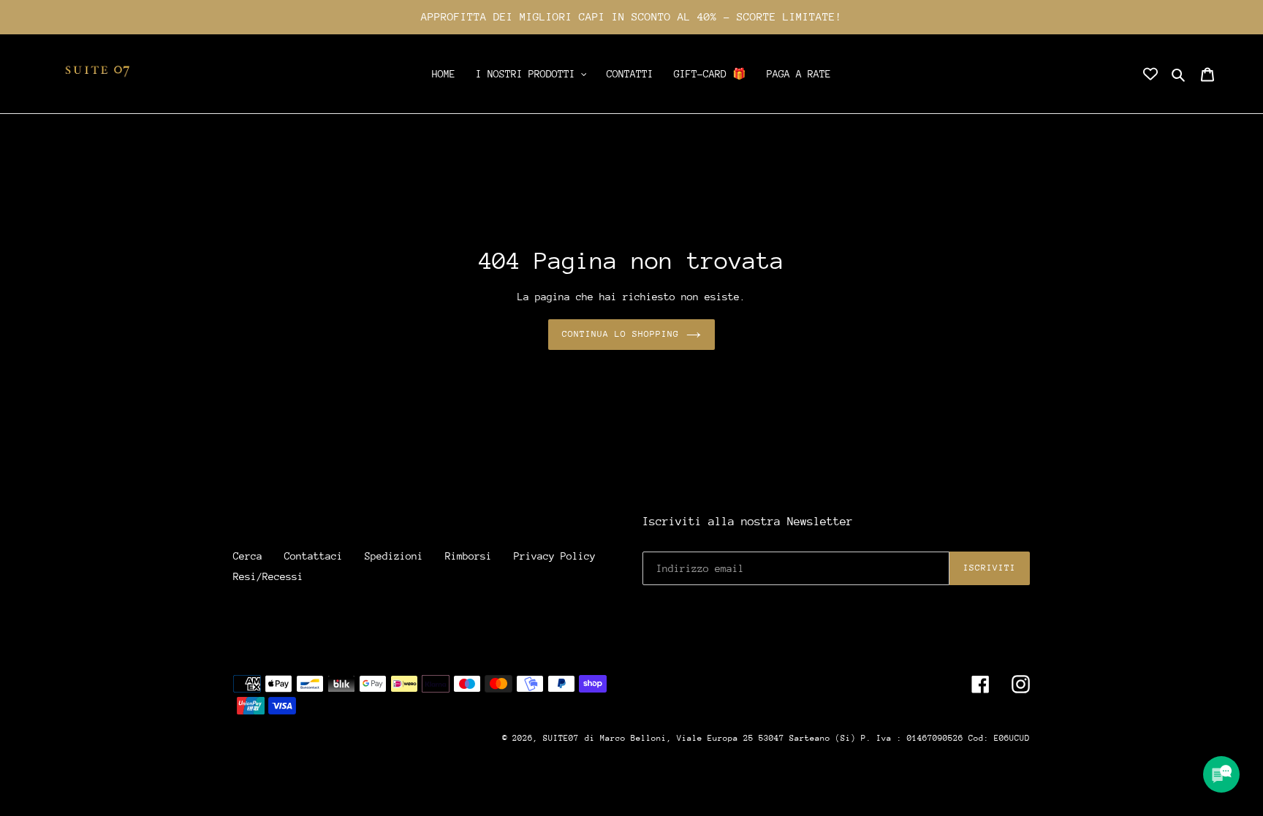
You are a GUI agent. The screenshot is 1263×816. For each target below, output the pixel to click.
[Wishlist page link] (1150, 73)
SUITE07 (561, 738)
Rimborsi (468, 556)
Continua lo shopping (621, 334)
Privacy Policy (555, 556)
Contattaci (313, 556)
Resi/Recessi (268, 576)
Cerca (247, 556)
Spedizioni (394, 556)
